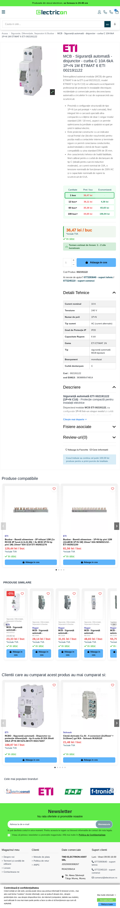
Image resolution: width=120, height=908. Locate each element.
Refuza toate (107, 904)
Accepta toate (106, 900)
